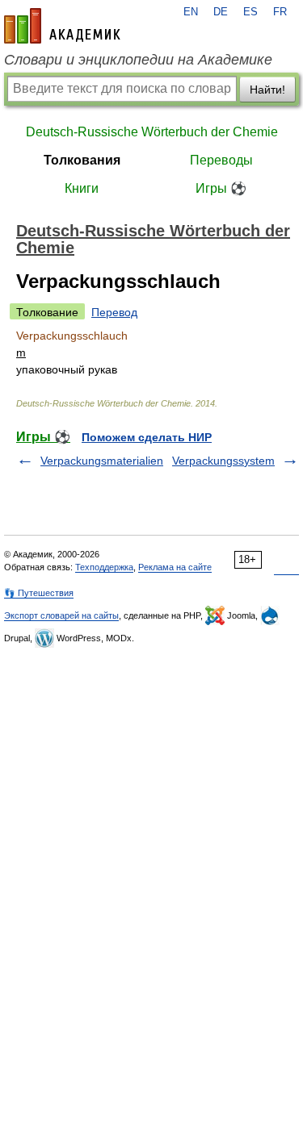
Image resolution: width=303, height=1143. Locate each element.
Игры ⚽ (221, 188)
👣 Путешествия (39, 593)
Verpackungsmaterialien (101, 460)
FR (280, 12)
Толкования (82, 160)
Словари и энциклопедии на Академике (138, 60)
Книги (82, 188)
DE (220, 12)
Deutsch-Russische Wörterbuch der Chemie (152, 132)
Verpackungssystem (223, 460)
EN (190, 12)
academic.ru (62, 26)
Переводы (221, 160)
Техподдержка (104, 567)
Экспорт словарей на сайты (61, 615)
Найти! (267, 89)
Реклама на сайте (175, 567)
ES (250, 12)
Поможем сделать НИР (147, 437)
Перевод (114, 312)
